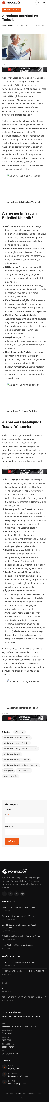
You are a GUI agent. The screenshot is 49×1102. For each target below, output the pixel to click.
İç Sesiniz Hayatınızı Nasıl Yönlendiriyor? (20, 907)
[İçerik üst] (24, 69)
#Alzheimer (19, 732)
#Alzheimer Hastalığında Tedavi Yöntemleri (21, 765)
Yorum (9, 809)
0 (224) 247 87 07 (16, 1068)
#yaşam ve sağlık (11, 776)
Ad (7, 815)
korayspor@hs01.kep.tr (18, 1076)
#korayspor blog (24, 771)
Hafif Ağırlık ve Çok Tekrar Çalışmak (18, 945)
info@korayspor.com (17, 1084)
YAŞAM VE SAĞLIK (12, 10)
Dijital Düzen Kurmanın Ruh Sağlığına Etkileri (21, 936)
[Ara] (37, 2)
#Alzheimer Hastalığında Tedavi (16, 760)
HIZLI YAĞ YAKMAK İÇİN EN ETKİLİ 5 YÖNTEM (23, 971)
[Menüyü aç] (44, 2)
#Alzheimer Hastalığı (12, 754)
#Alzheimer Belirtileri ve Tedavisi (17, 738)
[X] (10, 893)
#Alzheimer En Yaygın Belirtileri (16, 743)
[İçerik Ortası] (24, 471)
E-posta (9, 826)
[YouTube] (22, 893)
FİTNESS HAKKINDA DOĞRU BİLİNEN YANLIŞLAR (24, 997)
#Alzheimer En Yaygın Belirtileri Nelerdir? (20, 748)
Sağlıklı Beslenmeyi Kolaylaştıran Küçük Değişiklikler (19, 926)
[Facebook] (4, 893)
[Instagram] (16, 893)
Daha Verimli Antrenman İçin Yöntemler (19, 916)
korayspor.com (24, 1097)
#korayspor (8, 771)
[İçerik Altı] (24, 718)
